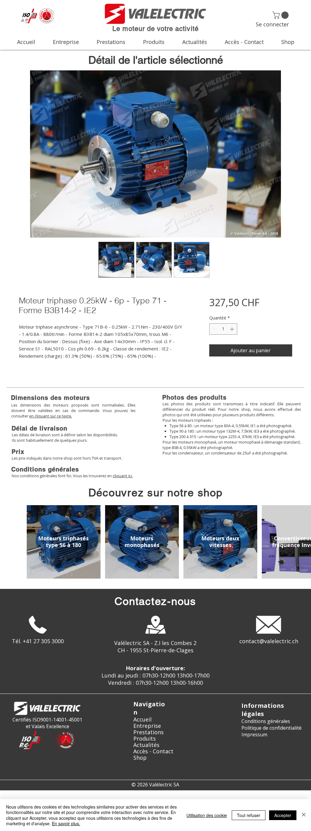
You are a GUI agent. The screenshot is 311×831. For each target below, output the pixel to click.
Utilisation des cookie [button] (206, 815)
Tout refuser (248, 815)
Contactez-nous (155, 601)
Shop (140, 758)
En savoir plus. (66, 823)
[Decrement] (214, 329)
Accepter (282, 815)
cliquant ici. (123, 475)
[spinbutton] (223, 329)
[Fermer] (303, 815)
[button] (281, 15)
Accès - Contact (153, 751)
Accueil (142, 719)
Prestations (148, 732)
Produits (144, 738)
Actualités (146, 745)
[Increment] (232, 329)
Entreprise (147, 726)
